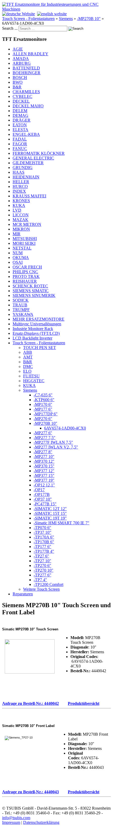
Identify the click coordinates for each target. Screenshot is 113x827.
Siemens (66, 18)
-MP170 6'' (43, 404)
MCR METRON (27, 224)
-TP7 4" (40, 579)
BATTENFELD (26, 68)
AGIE (18, 49)
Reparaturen (23, 594)
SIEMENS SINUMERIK (34, 295)
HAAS (18, 172)
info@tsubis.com (16, 817)
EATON (20, 125)
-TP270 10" (43, 570)
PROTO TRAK (26, 276)
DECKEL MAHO (28, 106)
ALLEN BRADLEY (30, 54)
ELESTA (20, 129)
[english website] (52, 14)
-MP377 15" (44, 475)
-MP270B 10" (89, 18)
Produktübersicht (83, 703)
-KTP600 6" (44, 399)
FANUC (20, 148)
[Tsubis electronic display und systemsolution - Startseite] (56, 9)
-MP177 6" (43, 409)
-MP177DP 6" (46, 414)
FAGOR (20, 144)
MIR (16, 234)
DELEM (20, 110)
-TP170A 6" (44, 537)
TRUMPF (21, 309)
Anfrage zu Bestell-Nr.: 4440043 (30, 792)
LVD (17, 210)
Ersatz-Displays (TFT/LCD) (36, 333)
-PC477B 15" (45, 504)
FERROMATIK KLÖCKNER (39, 153)
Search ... (10, 28)
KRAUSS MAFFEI (29, 196)
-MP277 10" (44, 456)
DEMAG (20, 115)
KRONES (21, 200)
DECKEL (21, 101)
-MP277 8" (43, 452)
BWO (18, 82)
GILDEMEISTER (28, 163)
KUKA (19, 205)
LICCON (21, 215)
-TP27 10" (42, 561)
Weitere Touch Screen (41, 589)
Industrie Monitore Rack (33, 328)
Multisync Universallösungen (37, 324)
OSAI (18, 262)
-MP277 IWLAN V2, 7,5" (56, 447)
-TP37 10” (42, 532)
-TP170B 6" (44, 542)
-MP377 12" (44, 471)
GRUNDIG (23, 167)
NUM (18, 253)
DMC (28, 366)
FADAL (20, 139)
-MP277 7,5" (44, 437)
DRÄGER (21, 120)
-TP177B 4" (44, 551)
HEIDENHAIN (26, 177)
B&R (17, 87)
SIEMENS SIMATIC (31, 290)
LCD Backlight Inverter (32, 338)
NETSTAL (22, 248)
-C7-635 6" (43, 395)
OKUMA (21, 257)
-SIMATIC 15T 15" (50, 513)
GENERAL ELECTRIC (33, 158)
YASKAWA (23, 314)
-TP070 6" (42, 527)
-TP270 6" (42, 565)
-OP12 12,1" (44, 485)
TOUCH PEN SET (39, 347)
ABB (27, 352)
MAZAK (20, 219)
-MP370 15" (44, 466)
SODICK (21, 300)
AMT (28, 357)
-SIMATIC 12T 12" (50, 508)
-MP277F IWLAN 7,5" (53, 442)
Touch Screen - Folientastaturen (28, 18)
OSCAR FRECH (27, 267)
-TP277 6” (42, 575)
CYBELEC (22, 96)
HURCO (20, 186)
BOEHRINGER (26, 73)
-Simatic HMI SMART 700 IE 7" (61, 523)
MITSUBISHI (25, 238)
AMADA (21, 58)
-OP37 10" (43, 499)
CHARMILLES (26, 91)
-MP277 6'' (43, 433)
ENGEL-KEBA (26, 134)
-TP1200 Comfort (48, 584)
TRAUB (20, 305)
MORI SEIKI (24, 243)
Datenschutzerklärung (41, 822)
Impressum (11, 822)
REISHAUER (25, 281)
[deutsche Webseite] (18, 14)
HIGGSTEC (33, 380)
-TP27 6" (41, 556)
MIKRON (21, 229)
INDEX (19, 191)
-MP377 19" (44, 480)
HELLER (21, 182)
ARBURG (22, 63)
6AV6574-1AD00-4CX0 (65, 428)
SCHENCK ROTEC (30, 286)
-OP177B (42, 494)
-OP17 (39, 489)
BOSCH (20, 77)
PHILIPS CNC (25, 272)
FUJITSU (31, 376)
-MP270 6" (43, 418)
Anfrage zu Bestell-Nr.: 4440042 (30, 703)
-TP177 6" (42, 546)
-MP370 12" (44, 461)
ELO (27, 371)
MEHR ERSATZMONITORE (38, 319)
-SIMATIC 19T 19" (50, 518)
